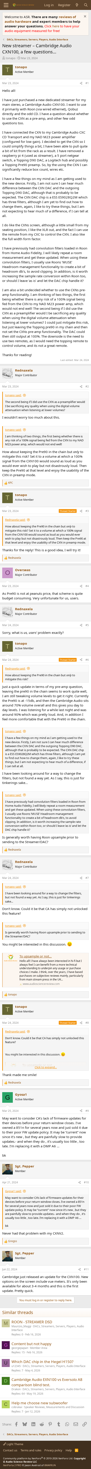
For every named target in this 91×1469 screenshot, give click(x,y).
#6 (87, 660)
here (56, 26)
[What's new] (77, 5)
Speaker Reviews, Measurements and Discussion (54, 1407)
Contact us (10, 1450)
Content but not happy (31, 1343)
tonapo (10, 58)
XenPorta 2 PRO (12, 1465)
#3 (87, 511)
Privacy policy (53, 1450)
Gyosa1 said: (13, 1191)
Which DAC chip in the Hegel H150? (42, 1361)
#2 (87, 386)
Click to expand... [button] (46, 1067)
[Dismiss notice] (84, 17)
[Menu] (6, 5)
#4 (87, 586)
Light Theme (14, 1444)
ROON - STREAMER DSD (31, 1321)
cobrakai (16, 1407)
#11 (86, 1269)
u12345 (16, 1366)
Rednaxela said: (15, 520)
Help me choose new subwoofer (39, 1402)
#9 (87, 1111)
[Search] (86, 5)
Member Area (38, 1348)
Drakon (16, 1389)
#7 (87, 878)
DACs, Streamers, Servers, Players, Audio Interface (47, 1328)
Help (69, 1450)
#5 (87, 625)
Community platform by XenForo (38, 1458)
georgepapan (19, 1348)
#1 (87, 83)
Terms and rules (31, 1450)
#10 (86, 1182)
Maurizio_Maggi (21, 1326)
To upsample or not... (35, 956)
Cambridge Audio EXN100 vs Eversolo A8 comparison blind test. (46, 1382)
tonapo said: (13, 395)
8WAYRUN (50, 1465)
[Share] (81, 83)
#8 (87, 1023)
